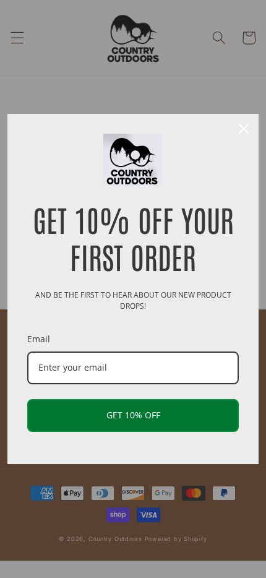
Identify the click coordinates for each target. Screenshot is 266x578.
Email (38, 339)
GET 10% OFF (133, 415)
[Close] (244, 129)
